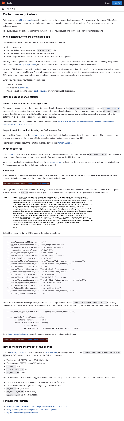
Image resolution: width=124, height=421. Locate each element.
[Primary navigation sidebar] (3, 9)
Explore (10, 3)
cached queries (40, 91)
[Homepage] (3, 3)
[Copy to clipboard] (118, 239)
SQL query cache (26, 20)
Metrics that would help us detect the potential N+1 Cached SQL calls (36, 406)
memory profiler (17, 352)
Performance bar (64, 143)
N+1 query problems (27, 64)
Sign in (107, 3)
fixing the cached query (18, 334)
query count (23, 88)
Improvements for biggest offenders (22, 412)
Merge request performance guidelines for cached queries (31, 409)
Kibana (11, 154)
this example (51, 352)
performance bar (38, 135)
